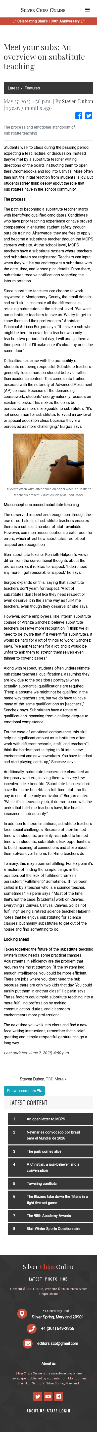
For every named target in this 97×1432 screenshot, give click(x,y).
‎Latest (13, 88)
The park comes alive (44, 1151)
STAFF (52, 1410)
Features (32, 88)
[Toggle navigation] (87, 9)
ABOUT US (36, 1410)
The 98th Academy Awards (49, 1216)
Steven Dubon (77, 101)
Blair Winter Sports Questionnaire (53, 1229)
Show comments (22, 1090)
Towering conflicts (42, 1184)
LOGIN (64, 1410)
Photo (51, 1278)
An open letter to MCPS (46, 1119)
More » (60, 1079)
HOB (64, 1278)
